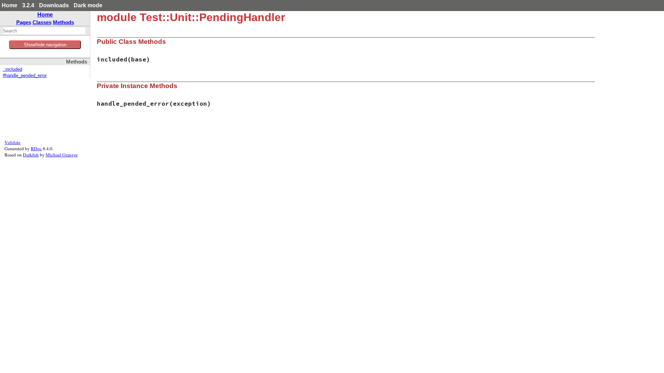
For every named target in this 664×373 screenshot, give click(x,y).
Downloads (54, 5)
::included (12, 69)
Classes (42, 22)
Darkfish (31, 155)
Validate (12, 142)
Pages (23, 22)
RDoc (36, 148)
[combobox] (44, 30)
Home (9, 5)
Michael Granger (61, 155)
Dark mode (88, 5)
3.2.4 (28, 5)
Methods (63, 22)
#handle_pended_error (25, 75)
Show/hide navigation (45, 44)
